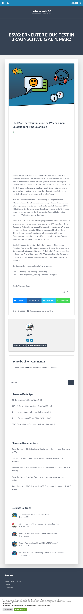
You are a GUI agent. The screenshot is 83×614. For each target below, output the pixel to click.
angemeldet (24, 367)
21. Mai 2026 (24, 517)
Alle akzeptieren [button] (20, 609)
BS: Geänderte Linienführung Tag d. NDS (27, 400)
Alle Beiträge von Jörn (37, 345)
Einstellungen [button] (8, 609)
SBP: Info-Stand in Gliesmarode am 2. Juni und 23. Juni (32, 406)
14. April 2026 (24, 545)
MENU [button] (6, 3)
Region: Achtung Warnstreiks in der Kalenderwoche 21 (32, 412)
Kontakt (8, 584)
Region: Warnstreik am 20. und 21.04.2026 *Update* (31, 418)
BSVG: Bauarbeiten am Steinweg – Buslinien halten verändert (34, 424)
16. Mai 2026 (24, 526)
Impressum (9, 587)
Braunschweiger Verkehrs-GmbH (42, 311)
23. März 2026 (24, 555)
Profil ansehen (20, 345)
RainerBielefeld (17, 449)
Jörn (29, 334)
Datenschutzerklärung (13, 581)
